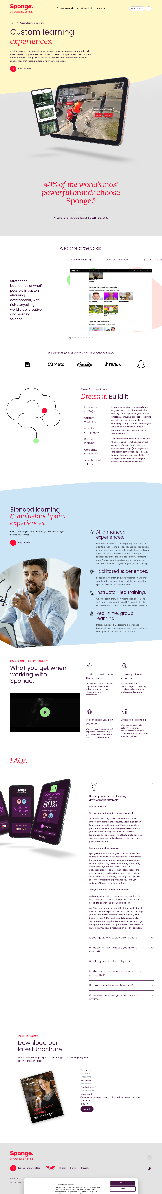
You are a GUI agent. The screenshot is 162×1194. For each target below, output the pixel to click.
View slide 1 (70, 338)
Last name (86, 1081)
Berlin (73, 1168)
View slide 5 (83, 338)
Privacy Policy (108, 1098)
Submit (87, 1109)
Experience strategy (91, 409)
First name (86, 1074)
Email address (88, 1087)
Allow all (123, 1183)
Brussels (84, 1168)
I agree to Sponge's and (111, 1098)
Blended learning (89, 441)
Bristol (62, 1168)
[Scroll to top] (149, 1157)
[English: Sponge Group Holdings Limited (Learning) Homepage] (21, 8)
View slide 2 (73, 338)
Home (12, 23)
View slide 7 (89, 338)
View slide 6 (86, 338)
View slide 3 (76, 338)
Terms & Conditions (130, 1098)
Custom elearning (90, 420)
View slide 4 (79, 338)
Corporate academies (91, 452)
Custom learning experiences (32, 23)
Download (85, 1101)
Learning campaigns (91, 430)
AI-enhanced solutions (92, 462)
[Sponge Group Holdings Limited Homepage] (21, 1155)
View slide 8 (92, 338)
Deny (123, 1189)
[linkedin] (149, 1168)
